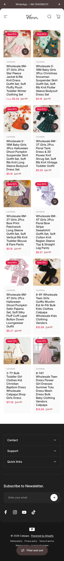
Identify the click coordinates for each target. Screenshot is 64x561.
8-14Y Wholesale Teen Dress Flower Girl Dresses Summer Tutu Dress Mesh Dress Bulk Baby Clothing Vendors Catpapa (46, 389)
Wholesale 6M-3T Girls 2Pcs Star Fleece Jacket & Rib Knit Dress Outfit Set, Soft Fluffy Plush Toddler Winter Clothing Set (16, 80)
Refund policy (16, 541)
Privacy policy (31, 541)
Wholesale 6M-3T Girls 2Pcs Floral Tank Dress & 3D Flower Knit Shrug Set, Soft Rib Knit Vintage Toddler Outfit (46, 153)
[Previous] (5, 4)
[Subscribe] (54, 497)
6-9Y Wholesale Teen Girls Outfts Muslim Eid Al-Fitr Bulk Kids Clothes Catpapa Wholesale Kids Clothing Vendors (46, 309)
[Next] (59, 4)
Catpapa (10, 62)
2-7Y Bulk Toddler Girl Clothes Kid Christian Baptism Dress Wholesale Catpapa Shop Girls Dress (16, 385)
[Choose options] (25, 51)
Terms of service (46, 541)
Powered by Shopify (42, 535)
